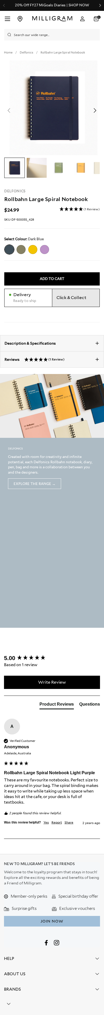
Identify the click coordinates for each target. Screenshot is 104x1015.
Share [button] (69, 822)
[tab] (56, 705)
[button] (96, 19)
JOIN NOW (52, 921)
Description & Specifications (30, 343)
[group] (52, 658)
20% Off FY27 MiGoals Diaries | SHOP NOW (52, 5)
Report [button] (56, 822)
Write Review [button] (52, 682)
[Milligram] (52, 18)
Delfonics (15, 191)
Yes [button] (46, 822)
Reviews (35, 359)
